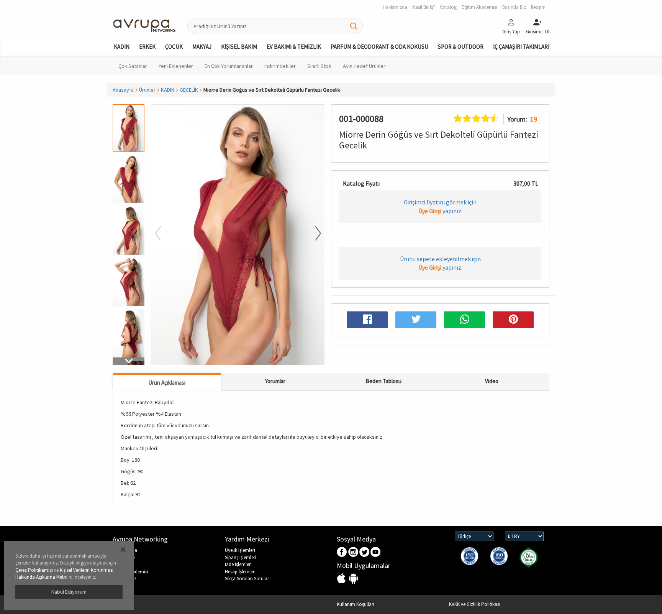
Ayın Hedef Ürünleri (365, 66)
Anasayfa (123, 89)
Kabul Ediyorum (69, 591)
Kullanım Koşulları (355, 604)
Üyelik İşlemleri (240, 550)
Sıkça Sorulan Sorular (247, 578)
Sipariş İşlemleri (240, 557)
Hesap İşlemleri (240, 571)
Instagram (353, 552)
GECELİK (189, 89)
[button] (128, 361)
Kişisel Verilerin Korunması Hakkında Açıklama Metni (64, 574)
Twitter (364, 552)
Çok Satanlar (132, 66)
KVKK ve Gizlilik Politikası (474, 604)
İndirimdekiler (280, 66)
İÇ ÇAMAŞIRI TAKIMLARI (521, 46)
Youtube (375, 552)
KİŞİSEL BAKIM (239, 46)
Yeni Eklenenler (176, 66)
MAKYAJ (201, 46)
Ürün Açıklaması (166, 382)
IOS (342, 578)
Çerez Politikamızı (34, 570)
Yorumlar (275, 381)
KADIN (121, 46)
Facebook (342, 552)
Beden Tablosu (383, 381)
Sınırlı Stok (319, 66)
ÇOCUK (174, 46)
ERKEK (147, 46)
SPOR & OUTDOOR (460, 46)
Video (491, 381)
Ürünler (147, 89)
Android (353, 578)
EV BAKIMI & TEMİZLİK (294, 46)
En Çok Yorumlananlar (229, 66)
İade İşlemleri (238, 564)
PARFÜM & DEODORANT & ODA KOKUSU (379, 46)
